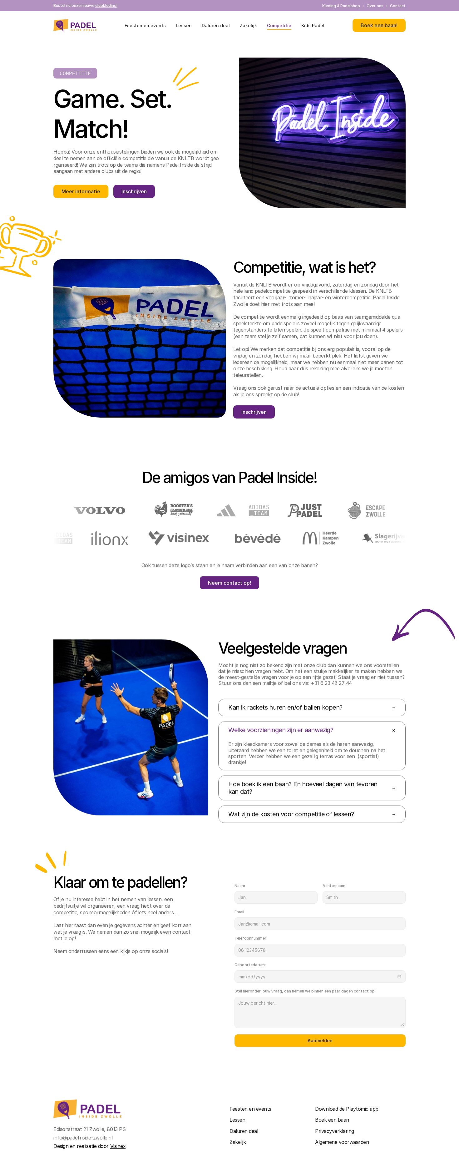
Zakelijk (238, 1142)
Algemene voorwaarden (342, 1142)
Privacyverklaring (334, 1131)
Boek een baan (332, 1120)
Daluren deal (244, 1131)
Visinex (118, 1146)
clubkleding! (106, 5)
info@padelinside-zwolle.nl (83, 1137)
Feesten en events (250, 1109)
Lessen (237, 1120)
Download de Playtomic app (346, 1109)
